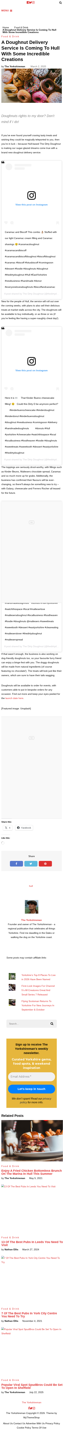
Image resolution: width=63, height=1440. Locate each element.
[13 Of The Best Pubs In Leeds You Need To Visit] (32, 1208)
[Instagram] (33, 2)
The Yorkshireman (15, 66)
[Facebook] (28, 2)
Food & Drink (10, 36)
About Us (8, 1423)
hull (31, 886)
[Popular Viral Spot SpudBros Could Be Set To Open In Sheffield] (32, 1351)
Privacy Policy (52, 1423)
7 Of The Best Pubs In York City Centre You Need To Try (29, 1315)
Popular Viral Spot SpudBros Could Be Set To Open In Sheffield (31, 1386)
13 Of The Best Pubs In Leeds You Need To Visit (32, 1243)
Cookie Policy (24, 1427)
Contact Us (19, 1423)
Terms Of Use (39, 1427)
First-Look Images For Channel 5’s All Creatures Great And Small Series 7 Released (38, 990)
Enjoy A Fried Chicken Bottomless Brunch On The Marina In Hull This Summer (31, 1172)
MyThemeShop (31, 1417)
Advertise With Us (35, 1423)
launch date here (14, 698)
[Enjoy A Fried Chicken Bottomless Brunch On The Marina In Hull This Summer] (32, 1140)
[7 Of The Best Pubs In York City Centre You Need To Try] (32, 1280)
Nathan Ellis (11, 1249)
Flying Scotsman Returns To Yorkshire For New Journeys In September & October (38, 1005)
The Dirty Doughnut (33, 293)
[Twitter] (30, 2)
